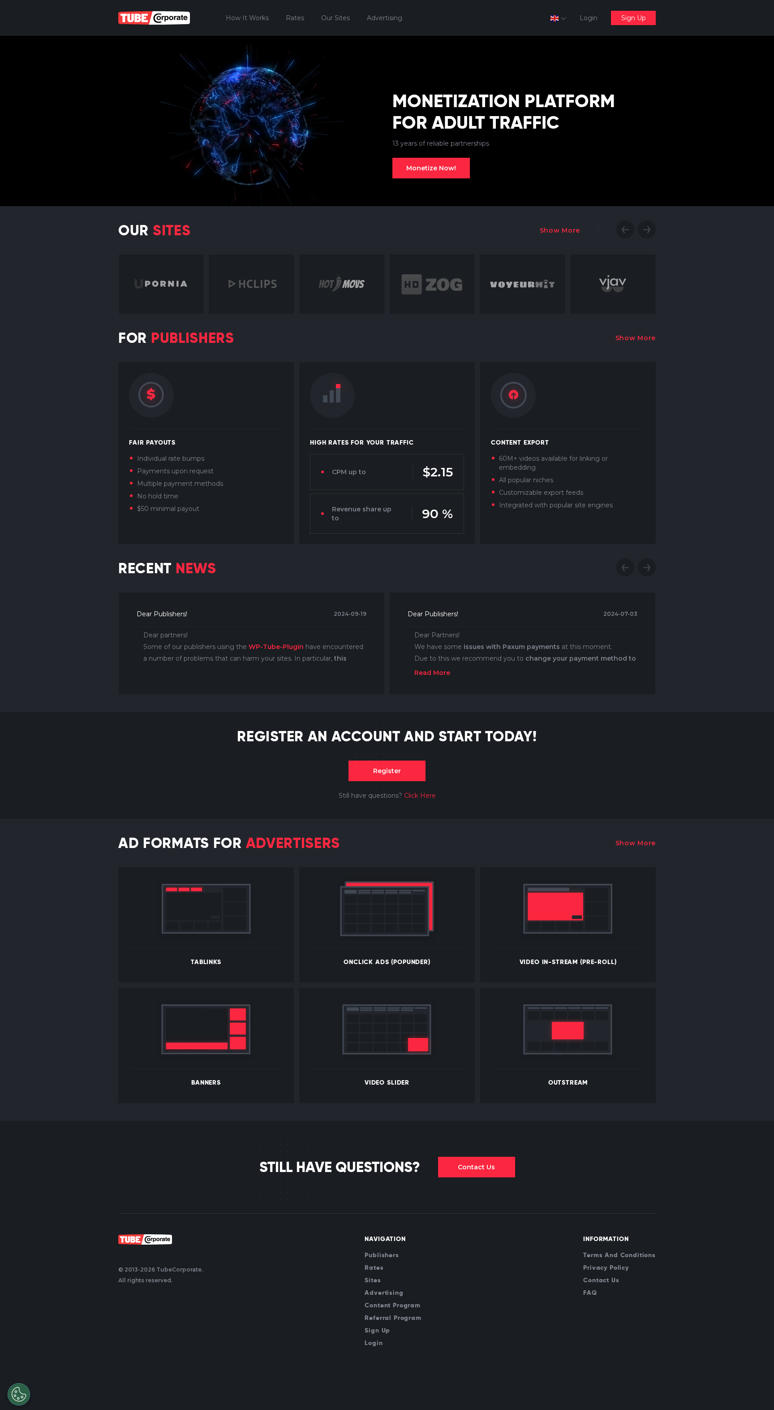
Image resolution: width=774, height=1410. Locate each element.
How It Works (247, 18)
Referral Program (393, 1318)
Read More (432, 673)
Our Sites (335, 18)
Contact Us (476, 1167)
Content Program (393, 1305)
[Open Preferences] (19, 1394)
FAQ (590, 1293)
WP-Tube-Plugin (276, 647)
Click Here (420, 796)
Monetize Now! (431, 168)
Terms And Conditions (619, 1255)
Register (387, 771)
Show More (560, 230)
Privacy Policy (606, 1267)
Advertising (384, 18)
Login (589, 18)
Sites (373, 1280)
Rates (295, 18)
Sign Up (633, 18)
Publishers (382, 1255)
